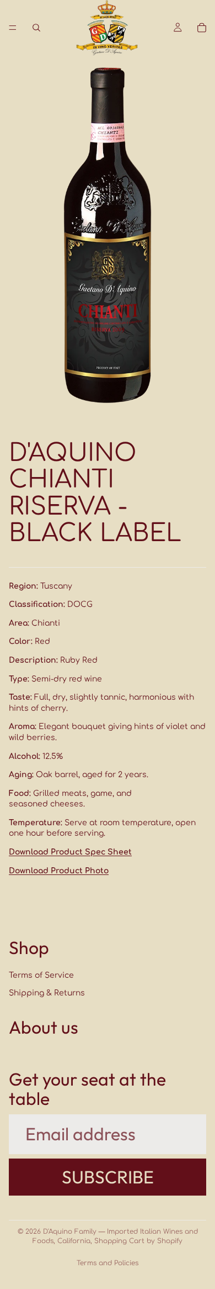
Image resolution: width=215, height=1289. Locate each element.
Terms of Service (41, 975)
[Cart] (202, 27)
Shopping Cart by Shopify (138, 1241)
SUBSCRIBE (108, 1176)
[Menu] (12, 27)
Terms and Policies (107, 1263)
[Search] (36, 27)
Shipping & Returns (47, 992)
